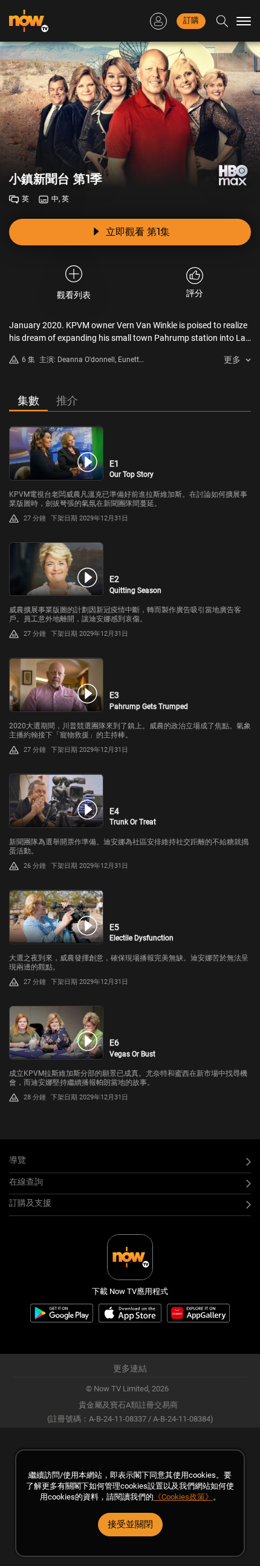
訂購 (191, 20)
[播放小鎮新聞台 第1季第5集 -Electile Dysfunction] (56, 917)
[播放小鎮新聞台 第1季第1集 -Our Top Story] (56, 453)
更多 (232, 359)
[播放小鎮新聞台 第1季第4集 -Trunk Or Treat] (56, 801)
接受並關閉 (130, 1524)
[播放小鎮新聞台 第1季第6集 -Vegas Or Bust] (56, 1033)
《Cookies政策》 (183, 1496)
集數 (28, 400)
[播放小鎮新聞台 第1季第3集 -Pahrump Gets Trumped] (56, 685)
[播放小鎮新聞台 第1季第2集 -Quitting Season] (56, 569)
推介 (67, 400)
